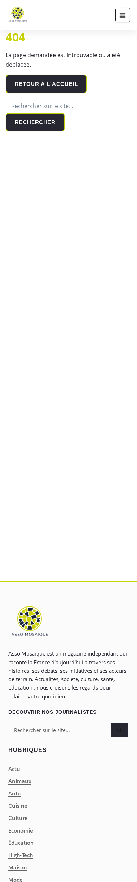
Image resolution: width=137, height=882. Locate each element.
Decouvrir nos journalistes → (56, 712)
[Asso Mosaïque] (17, 15)
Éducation (21, 842)
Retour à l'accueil (46, 84)
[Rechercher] (119, 730)
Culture (18, 817)
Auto (14, 793)
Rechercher (35, 122)
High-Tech (20, 855)
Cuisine (17, 805)
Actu (14, 768)
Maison (17, 867)
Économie (20, 830)
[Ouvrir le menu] (122, 15)
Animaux (19, 781)
